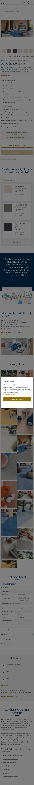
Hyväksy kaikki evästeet (17, 399)
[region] (17, 392)
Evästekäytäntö (11, 394)
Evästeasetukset (17, 404)
